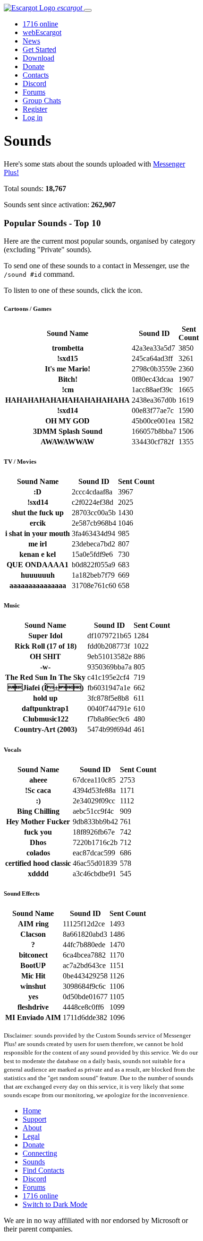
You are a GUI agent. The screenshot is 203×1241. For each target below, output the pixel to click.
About (32, 1128)
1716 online (40, 24)
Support (34, 1119)
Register (35, 109)
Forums (34, 92)
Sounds (34, 1162)
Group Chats (42, 101)
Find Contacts (43, 1170)
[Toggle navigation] (88, 10)
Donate (33, 66)
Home (32, 1111)
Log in (32, 118)
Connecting (40, 1153)
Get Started (39, 49)
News (31, 41)
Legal (31, 1136)
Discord (34, 83)
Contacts (36, 75)
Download (38, 58)
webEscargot (42, 32)
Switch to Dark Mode (55, 1204)
